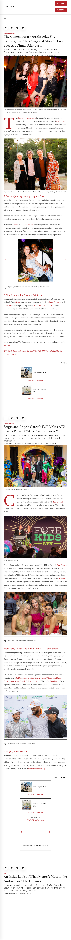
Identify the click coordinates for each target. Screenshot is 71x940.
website (7, 345)
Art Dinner (60, 121)
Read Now (31, 380)
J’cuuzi (15, 224)
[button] (6, 259)
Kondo (62, 578)
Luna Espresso (55, 302)
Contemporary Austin (27, 118)
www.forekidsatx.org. (37, 768)
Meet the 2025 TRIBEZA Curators (35, 846)
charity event (57, 502)
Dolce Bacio (8, 305)
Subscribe (40, 380)
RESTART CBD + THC (43, 305)
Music (6, 873)
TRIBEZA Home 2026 (39, 390)
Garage (18, 302)
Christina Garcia (11, 893)
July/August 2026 (39, 372)
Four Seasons (62, 565)
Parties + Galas (9, 33)
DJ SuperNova (27, 224)
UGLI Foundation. (52, 681)
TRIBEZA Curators (35, 820)
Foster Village (46, 678)
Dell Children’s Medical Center (27, 678)
